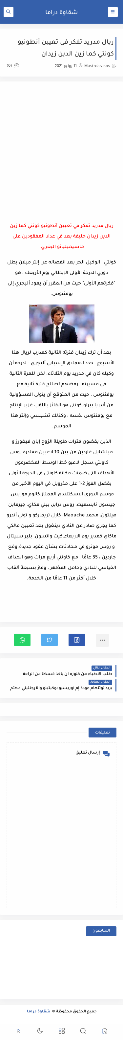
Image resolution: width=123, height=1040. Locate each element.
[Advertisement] (61, 149)
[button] (77, 640)
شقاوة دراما (61, 13)
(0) (10, 66)
